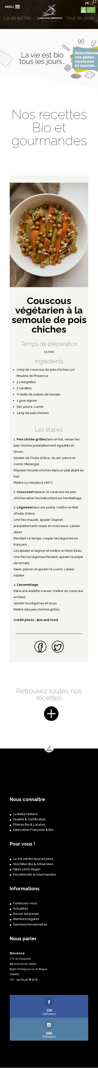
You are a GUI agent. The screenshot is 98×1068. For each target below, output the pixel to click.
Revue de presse (26, 913)
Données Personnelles (30, 924)
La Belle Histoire (25, 814)
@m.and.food (47, 620)
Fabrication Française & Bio (33, 830)
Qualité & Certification (29, 819)
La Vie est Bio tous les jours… (34, 859)
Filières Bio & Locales (29, 824)
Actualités (20, 908)
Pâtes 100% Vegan (26, 869)
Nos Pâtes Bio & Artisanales (33, 864)
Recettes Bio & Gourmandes (34, 874)
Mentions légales (26, 919)
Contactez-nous (25, 903)
